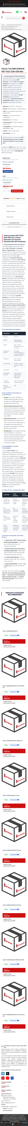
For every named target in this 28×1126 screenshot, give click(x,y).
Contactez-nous (8, 171)
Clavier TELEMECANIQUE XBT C (10, 631)
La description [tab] (14, 223)
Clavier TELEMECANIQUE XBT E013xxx (12, 850)
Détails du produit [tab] (14, 227)
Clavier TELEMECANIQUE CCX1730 (11, 795)
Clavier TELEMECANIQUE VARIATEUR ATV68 (13, 959)
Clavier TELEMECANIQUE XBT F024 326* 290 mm (14, 1015)
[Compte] (21, 12)
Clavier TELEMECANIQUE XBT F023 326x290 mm (13, 686)
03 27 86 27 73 (6, 1100)
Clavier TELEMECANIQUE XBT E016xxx (12, 905)
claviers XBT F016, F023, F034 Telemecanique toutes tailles (13, 572)
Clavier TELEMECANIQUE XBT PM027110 (12, 740)
